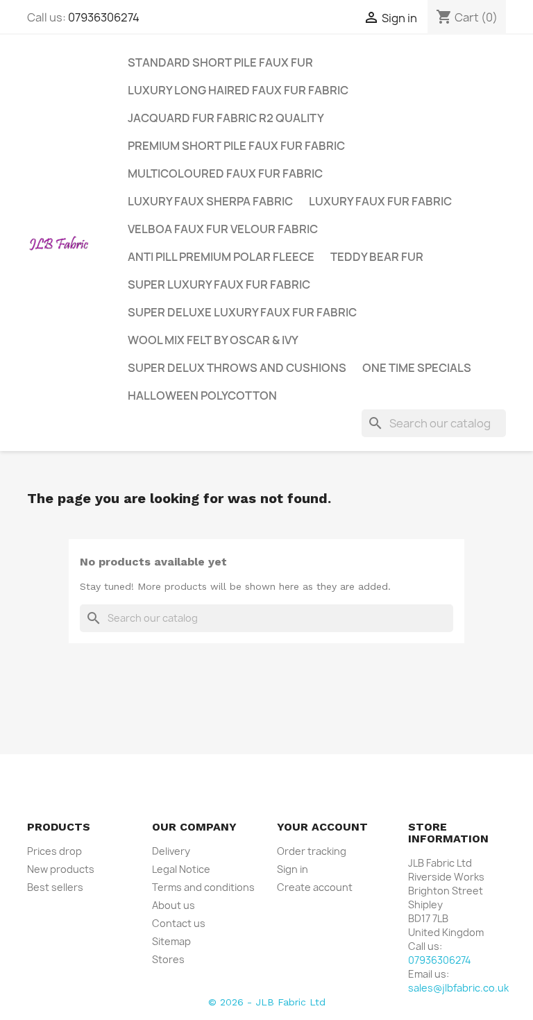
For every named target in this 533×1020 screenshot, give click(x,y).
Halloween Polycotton (202, 395)
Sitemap (171, 941)
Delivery (171, 851)
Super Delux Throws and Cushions (237, 367)
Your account (322, 826)
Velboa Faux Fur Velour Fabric (223, 229)
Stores (168, 959)
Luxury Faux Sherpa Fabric (210, 201)
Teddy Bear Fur (376, 256)
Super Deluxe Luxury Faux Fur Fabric (242, 312)
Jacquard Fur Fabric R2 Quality (226, 118)
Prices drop (54, 851)
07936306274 (103, 17)
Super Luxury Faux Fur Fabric (219, 284)
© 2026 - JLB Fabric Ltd (266, 1002)
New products (60, 869)
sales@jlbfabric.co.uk (458, 987)
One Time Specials (416, 367)
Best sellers (55, 887)
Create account (315, 887)
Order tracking (311, 851)
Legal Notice (181, 869)
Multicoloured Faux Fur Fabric (225, 173)
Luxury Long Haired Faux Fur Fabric (238, 90)
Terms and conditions (203, 887)
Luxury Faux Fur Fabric (380, 201)
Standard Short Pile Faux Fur (220, 62)
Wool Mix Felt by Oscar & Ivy (213, 340)
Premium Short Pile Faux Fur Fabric (236, 145)
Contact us (178, 923)
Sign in (292, 869)
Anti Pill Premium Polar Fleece (221, 256)
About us (173, 905)
